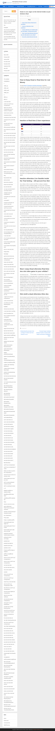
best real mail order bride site (9, 149)
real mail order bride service (9, 567)
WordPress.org (7, 725)
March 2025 (6, 54)
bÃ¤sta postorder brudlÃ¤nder (9, 127)
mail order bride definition (9, 433)
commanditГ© (6, 200)
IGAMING (6, 306)
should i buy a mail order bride (9, 581)
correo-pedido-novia (8, 216)
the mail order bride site (8, 617)
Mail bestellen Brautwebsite (9, 415)
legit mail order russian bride (9, 333)
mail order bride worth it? (8, 460)
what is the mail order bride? (9, 688)
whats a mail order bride (8, 691)
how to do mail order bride (9, 268)
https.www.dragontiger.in (8, 277)
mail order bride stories (8, 451)
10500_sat (6, 85)
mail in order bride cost (8, 419)
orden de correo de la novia (9, 504)
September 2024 (7, 66)
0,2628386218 (6, 81)
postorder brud (6, 541)
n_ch (5, 488)
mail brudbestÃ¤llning (8, 417)
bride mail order (7, 180)
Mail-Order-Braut (7, 462)
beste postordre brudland (8, 169)
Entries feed (6, 720)
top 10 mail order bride (8, 628)
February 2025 (6, 57)
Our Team (40, 6)
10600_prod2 (6, 90)
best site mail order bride (8, 152)
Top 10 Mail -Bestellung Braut (9, 626)
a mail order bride (7, 101)
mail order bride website (8, 453)
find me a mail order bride (9, 249)
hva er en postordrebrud (8, 283)
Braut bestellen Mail (7, 177)
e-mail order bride (7, 235)
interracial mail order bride (9, 308)
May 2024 (6, 68)
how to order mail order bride (9, 271)
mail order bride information (9, 442)
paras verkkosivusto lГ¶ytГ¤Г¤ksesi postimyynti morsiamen (9, 508)
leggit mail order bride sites (9, 328)
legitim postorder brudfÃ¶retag (9, 335)
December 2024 (7, 61)
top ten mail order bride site (9, 644)
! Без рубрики (6, 79)
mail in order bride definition (9, 421)
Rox (4, 25)
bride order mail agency (8, 182)
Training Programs (20, 6)
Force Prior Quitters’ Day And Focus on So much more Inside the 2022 (10, 38)
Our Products (11, 6)
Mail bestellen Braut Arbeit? (9, 397)
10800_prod (6, 92)
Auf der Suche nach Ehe (8, 112)
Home (4, 6)
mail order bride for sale (8, 437)
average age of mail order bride (10, 117)
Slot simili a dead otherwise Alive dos (29, 36)
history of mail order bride (8, 264)
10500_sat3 (6, 88)
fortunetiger (6, 253)
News (5, 501)
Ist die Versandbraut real (8, 313)
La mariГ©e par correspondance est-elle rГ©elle (8, 325)
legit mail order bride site (8, 330)
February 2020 (6, 70)
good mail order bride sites (9, 256)
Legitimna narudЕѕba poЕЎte (9, 362)
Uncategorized (23, 328)
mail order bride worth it (8, 458)
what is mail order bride (8, 680)
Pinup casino (6, 517)
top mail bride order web (8, 630)
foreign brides (6, 251)
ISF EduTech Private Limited (19, 1)
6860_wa (5, 97)
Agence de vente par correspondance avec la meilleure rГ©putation (8, 109)
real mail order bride (7, 565)
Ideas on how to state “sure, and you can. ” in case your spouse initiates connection (10, 21)
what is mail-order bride (8, 686)
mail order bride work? (8, 455)
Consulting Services (31, 6)
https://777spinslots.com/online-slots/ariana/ (33, 85)
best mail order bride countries (9, 135)
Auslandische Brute (7, 115)
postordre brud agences (8, 543)
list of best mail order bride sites (10, 376)
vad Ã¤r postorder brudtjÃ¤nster (10, 659)
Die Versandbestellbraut (8, 229)
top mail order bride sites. (8, 637)
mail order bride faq (7, 435)
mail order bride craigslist (8, 428)
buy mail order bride (7, 186)
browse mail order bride (8, 184)
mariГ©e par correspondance (9, 464)
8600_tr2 (5, 99)
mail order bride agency (8, 424)
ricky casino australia (8, 569)
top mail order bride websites (9, 639)
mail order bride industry (8, 440)
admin (30, 15)
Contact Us (46, 6)
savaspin (5, 571)
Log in (5, 718)
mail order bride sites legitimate (10, 449)
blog (5, 175)
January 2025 (6, 59)
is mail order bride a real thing (9, 311)
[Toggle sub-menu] (7, 6)
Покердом (6, 27)
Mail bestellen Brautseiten (9, 409)
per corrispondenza (7, 515)
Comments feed (7, 722)
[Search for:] (8, 11)
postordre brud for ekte (8, 545)
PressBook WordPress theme (38, 729)
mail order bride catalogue (9, 426)
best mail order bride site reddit (10, 137)
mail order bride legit (8, 444)
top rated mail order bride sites (9, 642)
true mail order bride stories (9, 651)
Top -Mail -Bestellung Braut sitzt (10, 620)
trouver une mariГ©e (8, 646)
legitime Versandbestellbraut (9, 356)
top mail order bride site (8, 635)
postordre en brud (7, 547)
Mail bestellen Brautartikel (9, 399)
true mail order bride (7, 648)
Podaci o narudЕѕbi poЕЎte (9, 519)
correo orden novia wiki (8, 213)
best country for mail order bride (10, 133)
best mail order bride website (9, 140)
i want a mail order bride (8, 300)
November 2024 (7, 63)
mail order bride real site (8, 446)
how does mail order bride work (10, 266)
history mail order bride (8, 262)
